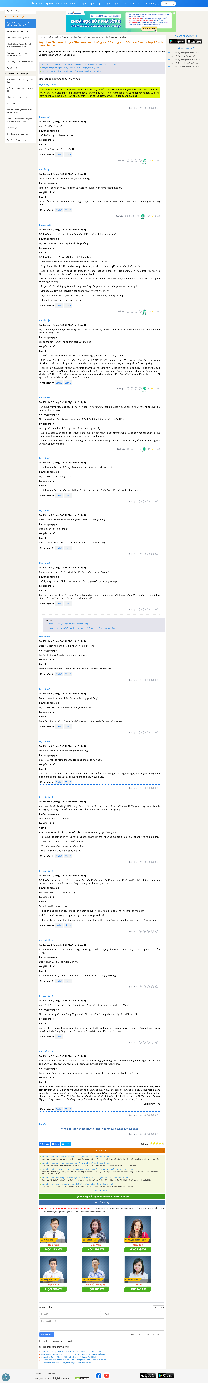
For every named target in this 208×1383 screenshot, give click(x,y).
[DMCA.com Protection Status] (82, 1379)
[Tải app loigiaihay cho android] (176, 41)
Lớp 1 (147, 3)
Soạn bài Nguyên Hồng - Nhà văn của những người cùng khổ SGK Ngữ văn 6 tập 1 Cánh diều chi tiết (101, 43)
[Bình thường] (148, 107)
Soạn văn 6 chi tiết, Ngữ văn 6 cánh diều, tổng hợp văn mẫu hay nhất (72, 37)
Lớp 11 (67, 3)
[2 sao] (154, 1143)
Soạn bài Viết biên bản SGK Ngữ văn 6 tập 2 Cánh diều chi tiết (66, 1362)
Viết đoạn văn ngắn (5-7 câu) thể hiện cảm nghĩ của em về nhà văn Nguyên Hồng (82, 628)
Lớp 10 (75, 3)
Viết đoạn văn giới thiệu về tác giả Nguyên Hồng (68, 623)
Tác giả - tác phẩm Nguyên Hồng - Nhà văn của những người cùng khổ (70, 68)
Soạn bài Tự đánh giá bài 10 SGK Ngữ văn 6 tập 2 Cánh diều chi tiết (68, 1357)
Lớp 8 (91, 3)
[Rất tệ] (140, 107)
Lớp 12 (59, 3)
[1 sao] (151, 1143)
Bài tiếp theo (101, 1150)
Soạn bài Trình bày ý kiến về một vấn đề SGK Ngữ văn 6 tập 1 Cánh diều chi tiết (77, 1184)
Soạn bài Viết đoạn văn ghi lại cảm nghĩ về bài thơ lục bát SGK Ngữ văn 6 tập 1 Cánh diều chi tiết (85, 1177)
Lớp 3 (131, 3)
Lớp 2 (139, 3)
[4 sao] (160, 1143)
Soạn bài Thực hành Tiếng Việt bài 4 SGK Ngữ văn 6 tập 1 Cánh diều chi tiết (76, 1163)
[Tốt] (152, 107)
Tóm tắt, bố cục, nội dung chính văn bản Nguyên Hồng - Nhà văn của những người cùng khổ (79, 64)
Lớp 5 (115, 3)
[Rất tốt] (156, 107)
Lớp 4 (123, 3)
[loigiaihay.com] (42, 4)
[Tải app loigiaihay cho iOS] (194, 41)
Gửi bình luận (46, 1334)
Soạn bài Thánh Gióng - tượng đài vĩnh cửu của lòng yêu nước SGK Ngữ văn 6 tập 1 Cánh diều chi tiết (87, 1169)
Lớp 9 (84, 3)
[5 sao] (163, 1143)
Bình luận (45, 1144)
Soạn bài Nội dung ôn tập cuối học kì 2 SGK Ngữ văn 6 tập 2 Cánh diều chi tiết (73, 1354)
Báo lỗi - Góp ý (101, 1202)
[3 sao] (157, 1143)
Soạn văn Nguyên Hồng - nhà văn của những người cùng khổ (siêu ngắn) (71, 71)
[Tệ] (144, 107)
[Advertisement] (186, 107)
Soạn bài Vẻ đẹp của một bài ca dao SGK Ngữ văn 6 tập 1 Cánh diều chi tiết (76, 1156)
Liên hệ (38, 1373)
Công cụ (155, 3)
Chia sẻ (56, 1144)
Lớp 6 (107, 3)
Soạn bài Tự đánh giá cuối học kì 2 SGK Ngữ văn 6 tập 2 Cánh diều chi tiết (71, 1351)
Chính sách (51, 1373)
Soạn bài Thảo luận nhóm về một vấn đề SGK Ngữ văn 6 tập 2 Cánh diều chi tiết (73, 1360)
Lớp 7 (99, 3)
